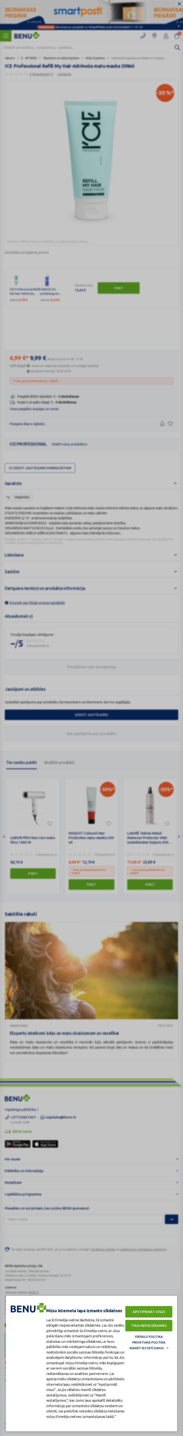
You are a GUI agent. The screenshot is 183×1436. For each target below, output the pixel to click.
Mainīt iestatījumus (146, 1348)
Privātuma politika (148, 1342)
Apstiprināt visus (149, 1312)
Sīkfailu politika (149, 1336)
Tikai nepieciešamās (149, 1326)
